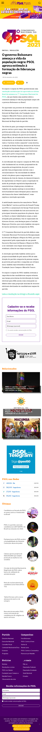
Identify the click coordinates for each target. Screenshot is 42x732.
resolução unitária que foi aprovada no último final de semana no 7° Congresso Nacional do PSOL (20, 94)
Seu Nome (10, 316)
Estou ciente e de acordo (21, 726)
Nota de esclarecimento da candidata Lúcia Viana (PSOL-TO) (14, 584)
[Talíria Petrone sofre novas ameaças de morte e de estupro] (32, 599)
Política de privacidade (21, 729)
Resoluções (14, 50)
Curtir (36, 483)
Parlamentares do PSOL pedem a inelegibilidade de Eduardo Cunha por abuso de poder (15, 541)
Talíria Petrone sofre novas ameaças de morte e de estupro (13, 599)
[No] (39, 724)
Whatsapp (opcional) (13, 326)
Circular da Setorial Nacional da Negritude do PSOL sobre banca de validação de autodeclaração (18, 411)
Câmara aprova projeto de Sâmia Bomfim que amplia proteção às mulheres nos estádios (13, 557)
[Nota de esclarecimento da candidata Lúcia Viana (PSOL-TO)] (32, 585)
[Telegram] (21, 459)
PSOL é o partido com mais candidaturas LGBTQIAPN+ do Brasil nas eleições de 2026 (19, 388)
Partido (5, 50)
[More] (27, 83)
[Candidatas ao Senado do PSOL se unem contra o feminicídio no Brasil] (32, 512)
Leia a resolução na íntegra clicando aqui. (21, 294)
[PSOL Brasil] (21, 3)
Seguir (36, 487)
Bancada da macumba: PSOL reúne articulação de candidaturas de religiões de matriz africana (18, 435)
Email (8, 321)
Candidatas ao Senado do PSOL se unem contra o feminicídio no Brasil (15, 512)
